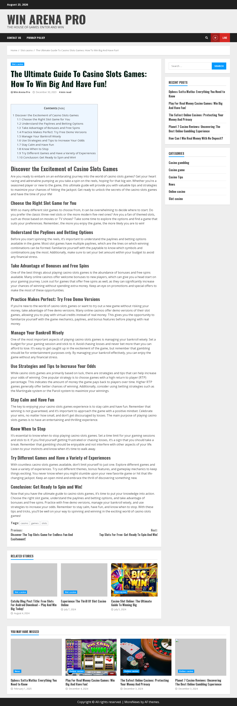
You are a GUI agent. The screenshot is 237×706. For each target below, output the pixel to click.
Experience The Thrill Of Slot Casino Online (84, 580)
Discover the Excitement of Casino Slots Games (46, 115)
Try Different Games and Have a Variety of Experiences (56, 153)
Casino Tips (176, 177)
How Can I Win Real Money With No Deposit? (196, 138)
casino (24, 523)
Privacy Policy (36, 38)
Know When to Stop (33, 149)
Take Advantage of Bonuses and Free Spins (48, 128)
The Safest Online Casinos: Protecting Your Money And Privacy (145, 657)
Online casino (177, 191)
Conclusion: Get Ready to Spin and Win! (46, 157)
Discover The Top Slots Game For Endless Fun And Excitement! (42, 534)
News (172, 184)
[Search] (206, 37)
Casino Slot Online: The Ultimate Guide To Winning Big (134, 580)
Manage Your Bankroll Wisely (39, 136)
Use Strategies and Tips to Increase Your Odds (51, 140)
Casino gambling (179, 162)
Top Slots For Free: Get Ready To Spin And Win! (128, 532)
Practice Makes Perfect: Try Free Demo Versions (52, 132)
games (35, 523)
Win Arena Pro (46, 19)
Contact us (14, 38)
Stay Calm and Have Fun (35, 144)
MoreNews (132, 702)
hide (61, 108)
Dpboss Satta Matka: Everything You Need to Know (36, 657)
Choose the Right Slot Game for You (43, 119)
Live (225, 38)
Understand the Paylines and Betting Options (50, 123)
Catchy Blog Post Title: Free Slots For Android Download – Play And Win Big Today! (34, 580)
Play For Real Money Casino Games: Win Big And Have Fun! (91, 657)
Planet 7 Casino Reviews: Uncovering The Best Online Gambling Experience (194, 128)
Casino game (177, 170)
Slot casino (17, 64)
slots (44, 523)
